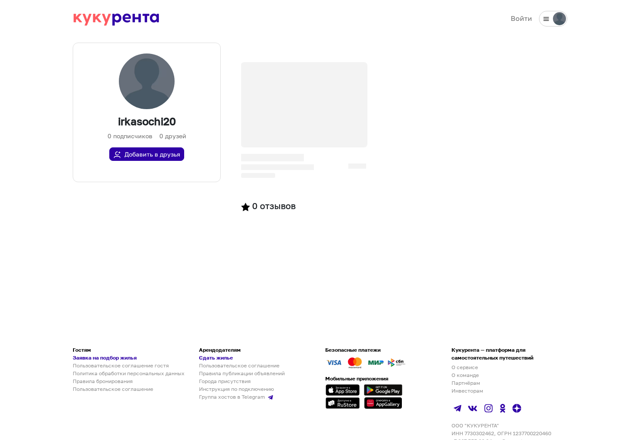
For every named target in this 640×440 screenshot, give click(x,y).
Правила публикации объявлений (242, 373)
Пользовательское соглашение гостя (121, 365)
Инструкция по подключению (236, 389)
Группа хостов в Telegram (232, 396)
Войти (521, 18)
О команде (465, 375)
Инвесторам (467, 390)
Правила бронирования (103, 381)
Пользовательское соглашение (113, 389)
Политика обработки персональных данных (129, 373)
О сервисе (464, 367)
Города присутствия (225, 381)
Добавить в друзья (152, 154)
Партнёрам (465, 383)
